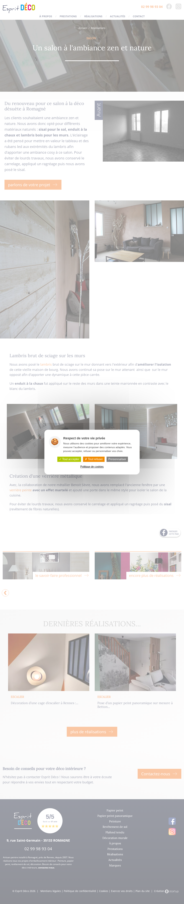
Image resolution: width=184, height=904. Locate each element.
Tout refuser (95, 459)
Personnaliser (117, 459)
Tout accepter (70, 459)
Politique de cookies (92, 466)
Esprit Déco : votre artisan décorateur (19, 8)
